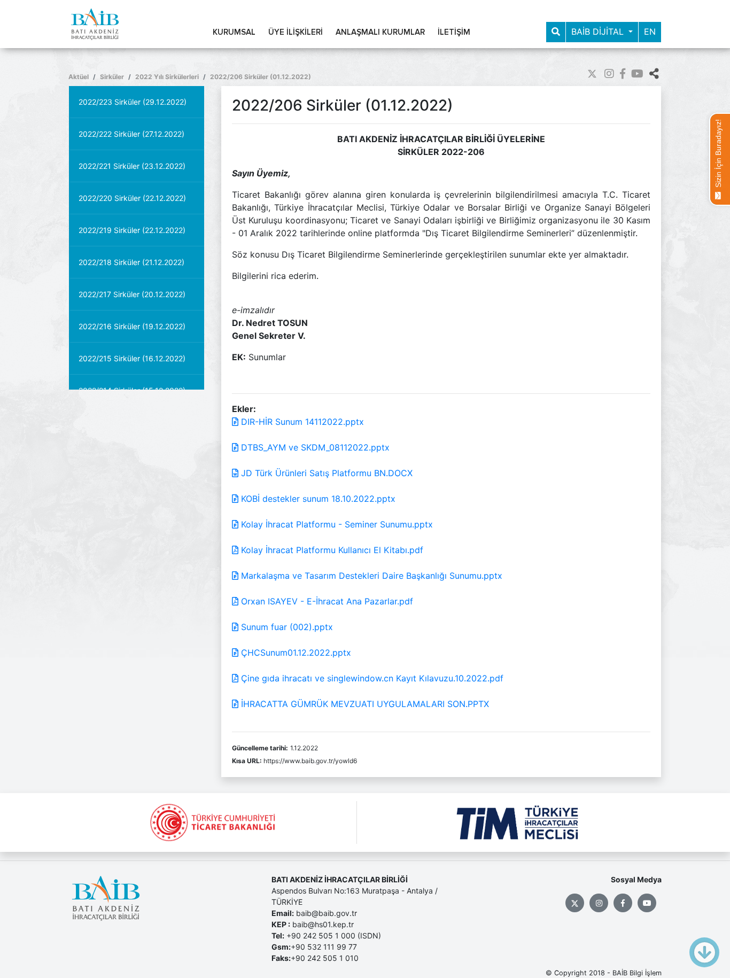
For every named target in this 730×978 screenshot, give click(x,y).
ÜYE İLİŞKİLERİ (295, 32)
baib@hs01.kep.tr (323, 924)
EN (650, 31)
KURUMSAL (234, 32)
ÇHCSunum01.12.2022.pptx (294, 652)
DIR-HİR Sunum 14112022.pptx (301, 421)
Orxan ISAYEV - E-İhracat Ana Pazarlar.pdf (325, 601)
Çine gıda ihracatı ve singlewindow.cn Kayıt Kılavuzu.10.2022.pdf (370, 678)
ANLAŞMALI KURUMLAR (380, 32)
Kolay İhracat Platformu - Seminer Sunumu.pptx (335, 524)
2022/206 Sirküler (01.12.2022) (260, 77)
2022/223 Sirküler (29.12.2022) (133, 101)
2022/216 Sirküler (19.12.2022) (132, 326)
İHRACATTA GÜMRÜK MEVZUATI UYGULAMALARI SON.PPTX (363, 703)
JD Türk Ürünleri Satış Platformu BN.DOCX (325, 473)
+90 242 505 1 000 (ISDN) (333, 935)
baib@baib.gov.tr (326, 913)
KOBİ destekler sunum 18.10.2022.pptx (316, 498)
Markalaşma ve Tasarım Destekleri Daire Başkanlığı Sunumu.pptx (370, 575)
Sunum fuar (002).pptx (285, 627)
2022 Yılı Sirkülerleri (167, 77)
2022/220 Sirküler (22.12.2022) (132, 198)
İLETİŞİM (454, 32)
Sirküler (112, 77)
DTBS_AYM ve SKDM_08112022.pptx (314, 447)
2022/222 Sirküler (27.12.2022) (131, 133)
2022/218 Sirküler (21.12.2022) (131, 262)
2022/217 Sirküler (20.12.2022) (132, 294)
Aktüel (78, 77)
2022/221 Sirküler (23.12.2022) (132, 165)
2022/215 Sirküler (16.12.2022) (132, 358)
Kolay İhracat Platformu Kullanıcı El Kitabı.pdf (330, 550)
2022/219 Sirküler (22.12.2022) (132, 230)
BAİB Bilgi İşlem (637, 973)
